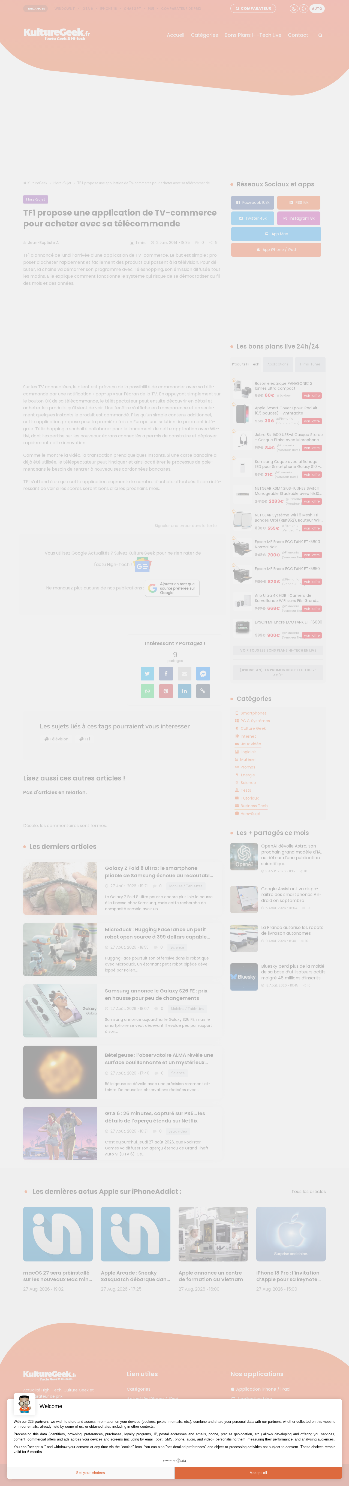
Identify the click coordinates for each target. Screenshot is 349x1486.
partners (42, 1422)
